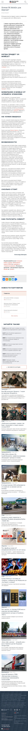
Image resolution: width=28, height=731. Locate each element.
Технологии (4, 389)
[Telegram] (13, 279)
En (17, 712)
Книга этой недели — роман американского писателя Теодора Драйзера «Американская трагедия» (13, 551)
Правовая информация (7, 716)
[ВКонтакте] (4, 279)
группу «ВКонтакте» (14, 262)
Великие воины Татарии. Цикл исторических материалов (12, 305)
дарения (16, 110)
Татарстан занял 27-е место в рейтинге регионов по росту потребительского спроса (12, 355)
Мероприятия (5, 672)
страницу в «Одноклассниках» (12, 265)
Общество (4, 546)
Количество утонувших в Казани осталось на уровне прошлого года (12, 349)
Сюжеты (7, 293)
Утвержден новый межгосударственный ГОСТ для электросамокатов (11, 361)
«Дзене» (11, 269)
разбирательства (19, 109)
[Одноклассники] (7, 279)
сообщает (3, 67)
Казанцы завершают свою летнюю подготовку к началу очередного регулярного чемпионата (14, 426)
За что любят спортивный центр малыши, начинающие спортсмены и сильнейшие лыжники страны (13, 646)
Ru (15, 712)
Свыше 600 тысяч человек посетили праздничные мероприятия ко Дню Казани (14, 328)
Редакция (3, 713)
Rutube (6, 269)
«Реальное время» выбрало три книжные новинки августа (13, 614)
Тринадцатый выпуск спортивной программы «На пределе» (14, 582)
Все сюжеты (14, 316)
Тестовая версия (5, 726)
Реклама (3, 715)
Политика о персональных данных (7, 719)
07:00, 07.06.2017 (5, 13)
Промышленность (6, 452)
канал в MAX (7, 264)
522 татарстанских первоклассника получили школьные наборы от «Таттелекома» (13, 339)
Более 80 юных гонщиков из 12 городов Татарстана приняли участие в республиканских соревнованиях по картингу (13, 521)
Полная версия (5, 725)
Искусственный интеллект (10, 311)
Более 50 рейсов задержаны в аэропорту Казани (12, 333)
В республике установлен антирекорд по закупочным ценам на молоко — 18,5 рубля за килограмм (13, 489)
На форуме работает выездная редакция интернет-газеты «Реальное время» (13, 457)
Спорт (3, 421)
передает (3, 89)
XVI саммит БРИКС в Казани (11, 298)
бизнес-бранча (14, 130)
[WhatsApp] (10, 279)
